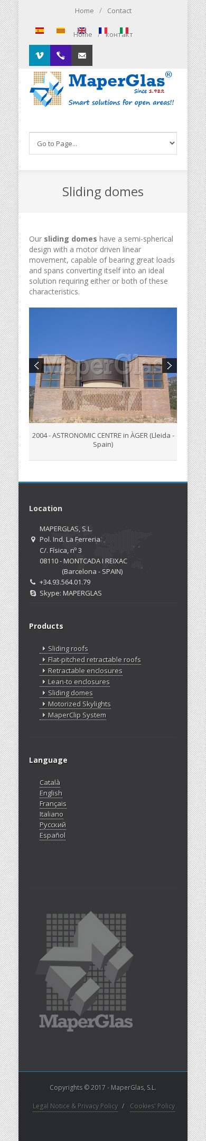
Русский (53, 824)
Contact (119, 10)
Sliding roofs (68, 648)
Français (53, 803)
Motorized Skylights (79, 703)
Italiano (51, 814)
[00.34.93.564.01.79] (60, 55)
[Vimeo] (39, 55)
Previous (36, 365)
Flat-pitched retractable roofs (94, 659)
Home (84, 10)
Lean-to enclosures (79, 681)
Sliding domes (70, 692)
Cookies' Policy (152, 1105)
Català (50, 782)
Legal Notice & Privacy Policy (75, 1105)
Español (52, 835)
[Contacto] (81, 55)
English (51, 793)
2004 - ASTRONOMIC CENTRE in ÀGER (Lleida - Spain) (103, 439)
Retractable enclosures (85, 670)
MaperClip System (77, 715)
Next (169, 365)
